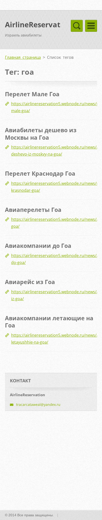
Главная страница (23, 57)
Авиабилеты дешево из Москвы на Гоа (40, 133)
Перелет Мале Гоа (32, 94)
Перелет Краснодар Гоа (40, 173)
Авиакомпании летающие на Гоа (49, 321)
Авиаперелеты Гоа (33, 210)
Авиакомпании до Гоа (38, 246)
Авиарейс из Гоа (30, 282)
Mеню (91, 26)
